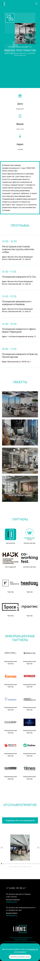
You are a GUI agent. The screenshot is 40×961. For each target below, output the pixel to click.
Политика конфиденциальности (21, 938)
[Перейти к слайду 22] (9, 866)
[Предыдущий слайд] (2, 847)
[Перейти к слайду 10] (18, 863)
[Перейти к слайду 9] (16, 863)
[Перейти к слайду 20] (36, 863)
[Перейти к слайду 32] (28, 866)
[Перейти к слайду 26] (17, 866)
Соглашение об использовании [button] (26, 950)
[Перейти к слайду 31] (26, 866)
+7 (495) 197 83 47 (16, 888)
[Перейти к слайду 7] (12, 863)
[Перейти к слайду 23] (11, 866)
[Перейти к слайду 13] (23, 863)
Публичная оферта (21, 940)
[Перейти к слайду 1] (1, 863)
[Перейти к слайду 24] (13, 866)
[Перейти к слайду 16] (29, 863)
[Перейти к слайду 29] (22, 866)
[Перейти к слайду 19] (34, 863)
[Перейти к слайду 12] (21, 863)
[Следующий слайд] (38, 847)
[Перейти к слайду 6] (10, 863)
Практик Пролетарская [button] (20, 495)
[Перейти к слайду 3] (5, 863)
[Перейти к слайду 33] (30, 866)
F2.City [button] (20, 410)
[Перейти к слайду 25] (15, 866)
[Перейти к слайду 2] (3, 863)
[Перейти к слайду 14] (25, 863)
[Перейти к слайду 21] (38, 863)
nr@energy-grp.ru (12, 902)
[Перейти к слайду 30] (24, 866)
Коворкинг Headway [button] (20, 438)
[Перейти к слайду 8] (14, 863)
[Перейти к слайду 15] (27, 863)
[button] (36, 3)
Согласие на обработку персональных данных (20, 942)
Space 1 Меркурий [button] (20, 467)
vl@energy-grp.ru (11, 915)
